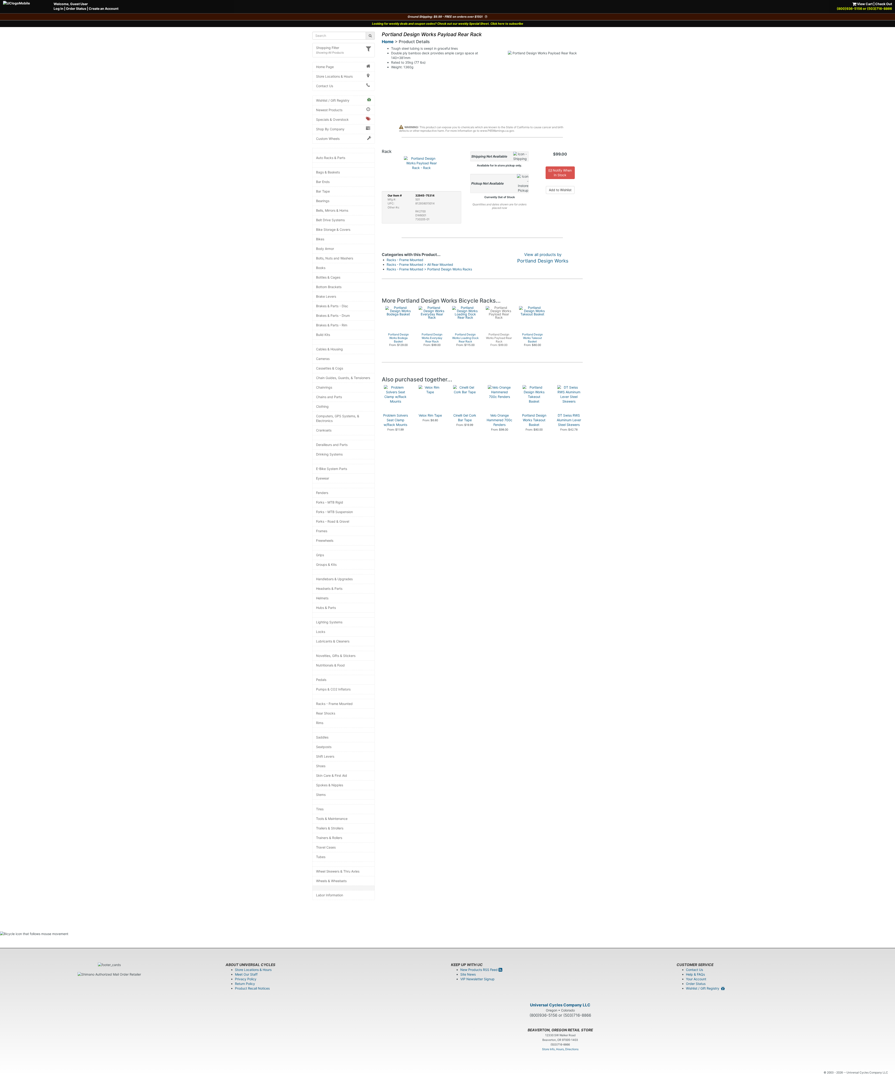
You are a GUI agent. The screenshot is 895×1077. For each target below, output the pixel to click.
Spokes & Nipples (329, 785)
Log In (58, 8)
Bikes (320, 239)
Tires (320, 809)
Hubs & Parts (326, 608)
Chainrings (324, 387)
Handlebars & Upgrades (334, 579)
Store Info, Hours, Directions (560, 1049)
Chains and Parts (329, 397)
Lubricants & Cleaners (332, 641)
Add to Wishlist (560, 190)
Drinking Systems (329, 454)
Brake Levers (326, 296)
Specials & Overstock (332, 119)
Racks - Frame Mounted (334, 704)
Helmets (322, 598)
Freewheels (324, 540)
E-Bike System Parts (331, 469)
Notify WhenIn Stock (562, 172)
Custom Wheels (328, 139)
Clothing (322, 406)
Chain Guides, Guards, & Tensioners (343, 378)
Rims (319, 723)
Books (320, 268)
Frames (321, 531)
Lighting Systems (329, 622)
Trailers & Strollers (329, 828)
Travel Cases (326, 847)
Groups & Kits (326, 564)
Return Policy (245, 984)
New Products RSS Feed (479, 970)
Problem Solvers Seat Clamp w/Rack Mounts (395, 420)
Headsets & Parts (329, 588)
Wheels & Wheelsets (331, 881)
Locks (320, 632)
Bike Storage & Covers (333, 229)
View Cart (864, 4)
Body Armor (325, 249)
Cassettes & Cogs (329, 368)
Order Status (76, 8)
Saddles (322, 737)
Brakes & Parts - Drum (333, 316)
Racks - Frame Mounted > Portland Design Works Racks (429, 269)
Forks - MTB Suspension (334, 512)
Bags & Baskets (328, 172)
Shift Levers (325, 756)
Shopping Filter (327, 48)
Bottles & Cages (328, 277)
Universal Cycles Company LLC (560, 1005)
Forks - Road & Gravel (332, 521)
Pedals (321, 680)
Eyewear (322, 478)
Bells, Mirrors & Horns (332, 210)
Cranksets (323, 430)
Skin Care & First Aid (331, 775)
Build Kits (323, 335)
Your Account (696, 979)
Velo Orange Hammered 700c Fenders (499, 420)
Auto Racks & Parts (330, 158)
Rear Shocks (325, 713)
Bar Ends (323, 182)
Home (388, 41)
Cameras (323, 359)
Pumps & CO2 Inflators (333, 689)
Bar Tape (323, 191)
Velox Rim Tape (430, 415)
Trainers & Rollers (329, 838)
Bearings (322, 201)
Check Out (883, 4)
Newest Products (329, 110)
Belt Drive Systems (330, 220)
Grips (320, 555)
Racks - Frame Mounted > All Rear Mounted (420, 264)
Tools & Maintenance (332, 819)
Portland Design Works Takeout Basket (534, 420)
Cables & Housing (329, 349)
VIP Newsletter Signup (477, 979)
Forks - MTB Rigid (329, 502)
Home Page (325, 67)
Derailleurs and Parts (332, 445)
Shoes (320, 766)
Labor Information (329, 895)
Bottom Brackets (328, 287)
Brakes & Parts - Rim (331, 325)
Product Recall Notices (252, 988)
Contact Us (324, 86)
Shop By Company (330, 129)
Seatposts (323, 747)
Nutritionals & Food (330, 665)
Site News (468, 974)
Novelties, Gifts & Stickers (335, 656)
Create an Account (103, 8)
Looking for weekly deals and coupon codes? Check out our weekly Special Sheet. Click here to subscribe (447, 23)
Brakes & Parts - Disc (332, 306)
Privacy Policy (245, 979)
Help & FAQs (695, 974)
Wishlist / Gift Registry (332, 100)
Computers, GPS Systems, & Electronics (337, 418)
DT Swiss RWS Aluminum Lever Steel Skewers (569, 420)
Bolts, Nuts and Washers (334, 258)
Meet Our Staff (246, 974)
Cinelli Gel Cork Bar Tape (464, 417)
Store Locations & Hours (334, 76)
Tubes (320, 857)
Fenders (322, 493)
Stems (321, 795)
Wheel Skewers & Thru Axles (337, 871)
